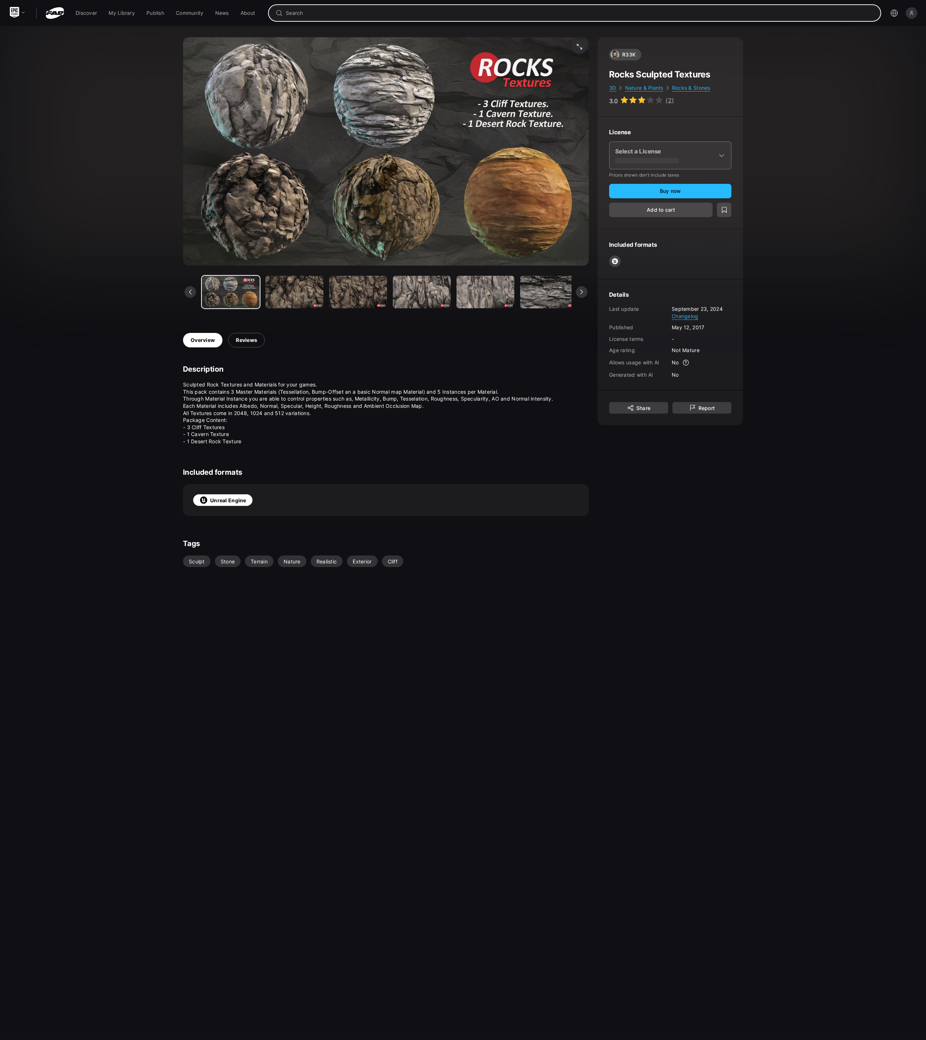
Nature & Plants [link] (644, 88)
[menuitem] (86, 13)
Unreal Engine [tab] (228, 500)
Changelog (685, 316)
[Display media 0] (231, 292)
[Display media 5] (549, 292)
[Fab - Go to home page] (55, 13)
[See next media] (581, 292)
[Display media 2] (358, 292)
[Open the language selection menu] (894, 13)
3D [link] (612, 88)
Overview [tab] (203, 340)
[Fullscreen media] (579, 46)
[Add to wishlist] (724, 210)
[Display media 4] (485, 292)
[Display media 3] (422, 292)
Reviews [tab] (246, 340)
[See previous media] (190, 292)
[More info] (686, 362)
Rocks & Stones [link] (691, 88)
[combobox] (580, 13)
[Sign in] (911, 13)
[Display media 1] (294, 292)
